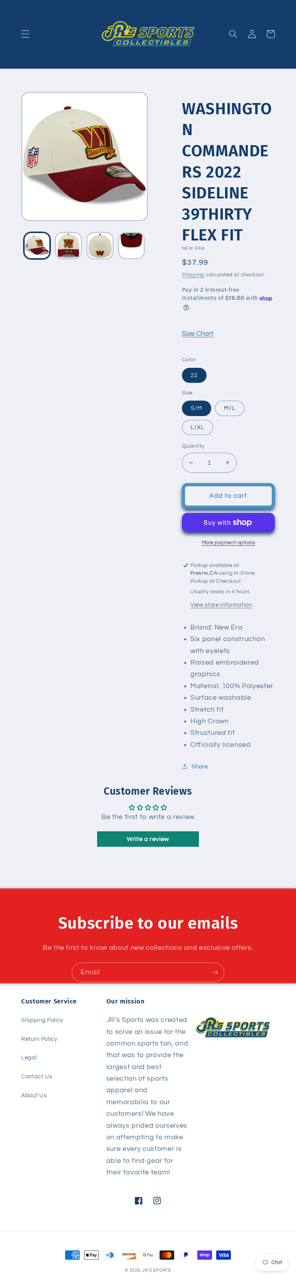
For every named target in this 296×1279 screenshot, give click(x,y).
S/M (196, 408)
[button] (25, 34)
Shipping (193, 274)
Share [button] (200, 766)
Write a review (148, 839)
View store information (221, 605)
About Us (34, 1095)
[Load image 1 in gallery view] (37, 245)
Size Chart (198, 333)
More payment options (228, 542)
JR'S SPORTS (156, 1270)
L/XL (197, 427)
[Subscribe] (214, 973)
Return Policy (39, 1039)
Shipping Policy (42, 1020)
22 (194, 375)
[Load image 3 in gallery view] (100, 245)
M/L (229, 408)
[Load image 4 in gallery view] (131, 245)
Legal (29, 1057)
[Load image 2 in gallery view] (68, 245)
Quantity (193, 446)
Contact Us (36, 1076)
